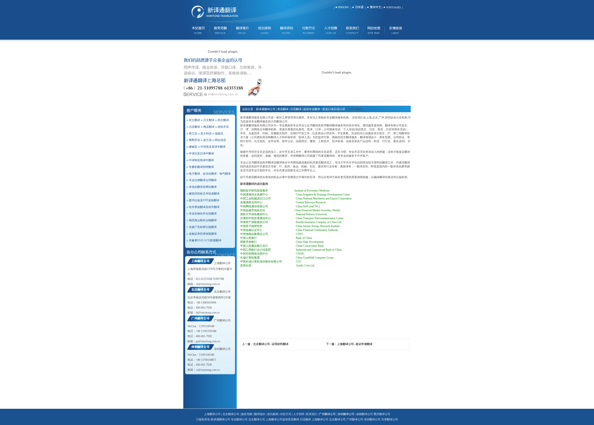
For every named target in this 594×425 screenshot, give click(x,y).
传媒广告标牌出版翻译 (203, 227)
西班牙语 (223, 126)
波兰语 (207, 140)
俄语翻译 (208, 126)
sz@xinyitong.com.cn (208, 369)
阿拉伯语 (220, 140)
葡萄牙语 (194, 140)
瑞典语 (219, 133)
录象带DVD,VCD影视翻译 (205, 240)
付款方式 (285, 414)
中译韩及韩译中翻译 (201, 160)
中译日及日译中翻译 (201, 153)
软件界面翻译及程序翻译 (204, 207)
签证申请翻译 (364, 344)
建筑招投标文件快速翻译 (204, 193)
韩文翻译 (223, 120)
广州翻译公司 (222, 320)
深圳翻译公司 (222, 349)
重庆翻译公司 (382, 414)
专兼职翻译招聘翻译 (201, 167)
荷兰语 (193, 133)
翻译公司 (224, 419)
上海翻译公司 (222, 263)
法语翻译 (194, 126)
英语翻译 (293, 419)
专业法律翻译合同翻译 (203, 180)
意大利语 (206, 133)
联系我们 (312, 414)
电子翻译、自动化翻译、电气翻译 (210, 173)
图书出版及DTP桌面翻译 (204, 200)
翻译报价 (259, 414)
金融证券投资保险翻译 (203, 233)
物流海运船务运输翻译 (203, 220)
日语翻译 (305, 419)
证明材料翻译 (280, 344)
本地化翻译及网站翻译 (203, 187)
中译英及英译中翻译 (213, 146)
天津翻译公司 (389, 419)
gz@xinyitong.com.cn (208, 341)
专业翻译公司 (239, 419)
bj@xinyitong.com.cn (208, 312)
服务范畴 (246, 414)
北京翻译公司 (222, 291)
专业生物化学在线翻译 (203, 213)
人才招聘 (298, 414)
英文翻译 (194, 120)
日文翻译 (208, 120)
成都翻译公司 (364, 414)
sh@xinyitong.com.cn (208, 284)
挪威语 (193, 146)
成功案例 (272, 414)
